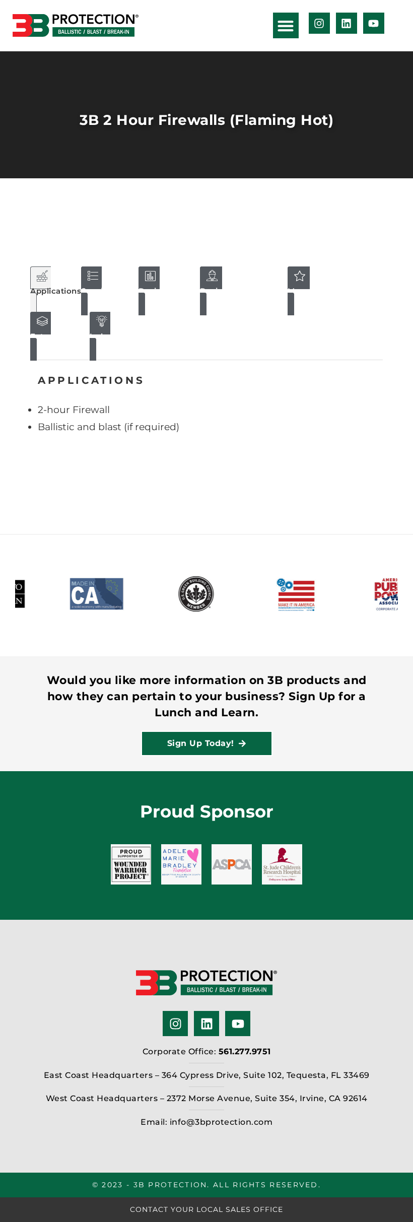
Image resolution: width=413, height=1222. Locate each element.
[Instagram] (319, 23)
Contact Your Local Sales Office (206, 1209)
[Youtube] (373, 23)
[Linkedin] (346, 23)
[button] (286, 25)
